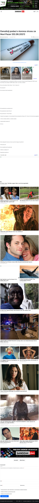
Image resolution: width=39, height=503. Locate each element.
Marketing (36, 501)
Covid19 (16, 460)
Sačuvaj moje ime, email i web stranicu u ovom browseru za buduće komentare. (14, 489)
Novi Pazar (22, 460)
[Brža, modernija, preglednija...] (19, 452)
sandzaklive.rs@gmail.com (27, 501)
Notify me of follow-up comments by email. (8, 491)
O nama (33, 501)
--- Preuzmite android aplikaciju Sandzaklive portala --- (19, 62)
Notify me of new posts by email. (6, 493)
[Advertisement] (19, 21)
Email (1, 485)
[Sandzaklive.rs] (19, 11)
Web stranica (22, 485)
